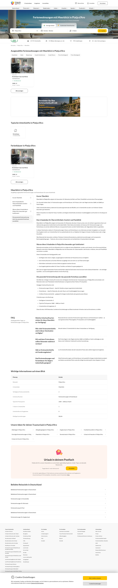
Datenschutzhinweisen (37, 583)
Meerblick (27, 45)
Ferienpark (25, 543)
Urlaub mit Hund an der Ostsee (12, 533)
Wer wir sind (98, 531)
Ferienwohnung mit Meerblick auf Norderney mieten (12, 548)
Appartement (26, 545)
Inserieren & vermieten (64, 531)
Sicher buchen (44, 536)
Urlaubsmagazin (44, 533)
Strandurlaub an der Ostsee (11, 540)
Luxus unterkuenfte (27, 557)
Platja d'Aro (20, 45)
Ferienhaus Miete (27, 536)
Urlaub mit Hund (8, 531)
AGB (97, 543)
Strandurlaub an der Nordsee (11, 543)
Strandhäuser (26, 561)
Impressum (98, 547)
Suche (42, 531)
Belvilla (97, 554)
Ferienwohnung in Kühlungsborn (12, 566)
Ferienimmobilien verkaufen (102, 540)
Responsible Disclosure (101, 550)
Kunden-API (80, 533)
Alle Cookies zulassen (95, 578)
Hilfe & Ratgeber (62, 536)
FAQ (42, 538)
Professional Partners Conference (84, 536)
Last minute (25, 547)
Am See (24, 552)
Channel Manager (81, 531)
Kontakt (43, 540)
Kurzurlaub (25, 550)
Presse (97, 533)
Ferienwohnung (26, 538)
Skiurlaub (25, 554)
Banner (61, 538)
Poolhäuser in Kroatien (10, 545)
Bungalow (25, 533)
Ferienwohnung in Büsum (10, 564)
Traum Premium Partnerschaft (65, 533)
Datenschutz (98, 545)
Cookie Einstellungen (95, 583)
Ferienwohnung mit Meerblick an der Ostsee (13, 556)
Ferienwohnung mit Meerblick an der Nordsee (13, 552)
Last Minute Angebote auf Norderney (13, 561)
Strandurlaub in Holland (10, 538)
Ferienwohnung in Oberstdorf (11, 568)
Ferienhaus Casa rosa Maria (20, 76)
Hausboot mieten (27, 531)
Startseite (13, 45)
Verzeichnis (98, 552)
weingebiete (25, 559)
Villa (24, 540)
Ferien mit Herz (99, 536)
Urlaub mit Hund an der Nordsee (12, 536)
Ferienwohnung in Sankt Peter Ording (13, 571)
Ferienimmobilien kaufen (101, 538)
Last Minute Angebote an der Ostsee (13, 559)
